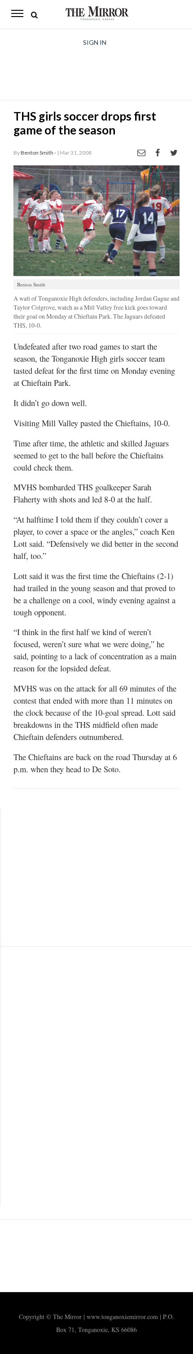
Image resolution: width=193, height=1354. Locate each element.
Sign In (94, 42)
